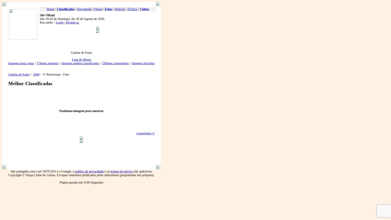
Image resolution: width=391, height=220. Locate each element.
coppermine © (145, 133)
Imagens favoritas (143, 63)
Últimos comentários (115, 63)
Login (60, 22)
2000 (36, 74)
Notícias (119, 9)
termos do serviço (122, 171)
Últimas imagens (47, 63)
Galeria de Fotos (19, 74)
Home (51, 9)
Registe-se (72, 22)
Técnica (132, 9)
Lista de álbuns (81, 59)
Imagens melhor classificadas (80, 63)
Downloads (84, 9)
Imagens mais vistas (21, 63)
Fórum (98, 9)
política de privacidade (89, 171)
